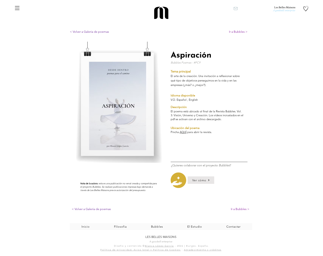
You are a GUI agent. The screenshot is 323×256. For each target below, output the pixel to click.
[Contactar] (235, 8)
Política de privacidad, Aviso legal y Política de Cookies (140, 249)
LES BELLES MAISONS (160, 237)
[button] (17, 8)
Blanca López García (159, 245)
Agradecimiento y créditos (203, 249)
